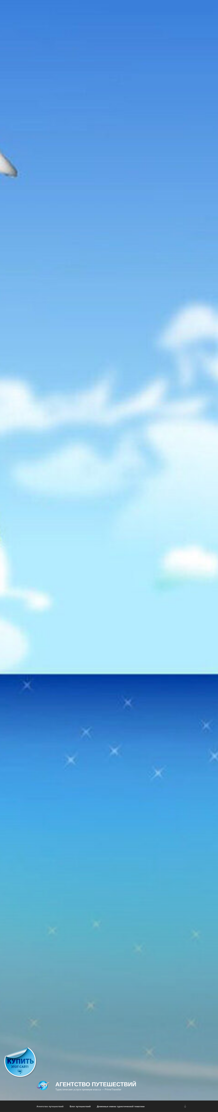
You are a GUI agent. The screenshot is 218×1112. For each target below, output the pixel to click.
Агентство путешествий (95, 1084)
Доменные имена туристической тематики (121, 1106)
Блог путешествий (80, 1106)
